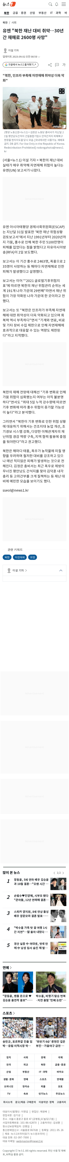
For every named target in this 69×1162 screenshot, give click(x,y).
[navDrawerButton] (63, 4)
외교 (26, 1064)
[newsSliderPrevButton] (54, 873)
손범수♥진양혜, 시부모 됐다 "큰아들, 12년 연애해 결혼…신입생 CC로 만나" (31, 900)
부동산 (25, 1071)
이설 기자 (13, 50)
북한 (5, 22)
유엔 (32, 557)
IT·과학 (43, 1071)
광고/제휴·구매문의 (25, 1102)
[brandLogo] (9, 4)
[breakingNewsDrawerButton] (56, 4)
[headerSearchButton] (50, 4)
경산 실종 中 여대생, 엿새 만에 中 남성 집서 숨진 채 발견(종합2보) (31, 948)
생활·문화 (8, 1079)
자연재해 (20, 557)
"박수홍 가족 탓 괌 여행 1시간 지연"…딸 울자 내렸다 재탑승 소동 (31, 932)
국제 (60, 1057)
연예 (6, 967)
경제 (43, 1057)
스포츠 (7, 1013)
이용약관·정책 (46, 1102)
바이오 (60, 1071)
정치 (8, 1057)
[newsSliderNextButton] (63, 873)
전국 (8, 1064)
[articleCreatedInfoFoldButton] (39, 56)
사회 (26, 1057)
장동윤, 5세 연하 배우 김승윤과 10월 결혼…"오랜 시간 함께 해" (31, 884)
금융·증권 (60, 1064)
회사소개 (7, 1102)
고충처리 (61, 1102)
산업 (8, 1071)
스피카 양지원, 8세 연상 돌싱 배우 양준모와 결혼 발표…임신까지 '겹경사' (31, 916)
